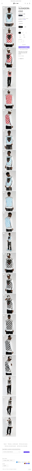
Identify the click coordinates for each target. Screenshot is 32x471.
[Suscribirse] (19, 452)
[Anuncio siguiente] (30, 1)
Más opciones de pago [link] (24, 49)
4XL (25, 37)
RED (26, 27)
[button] (2, 3)
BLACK (21, 29)
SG (20, 35)
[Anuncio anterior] (2, 1)
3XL (20, 37)
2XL (24, 35)
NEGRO (21, 27)
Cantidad (20, 39)
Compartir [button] (22, 58)
